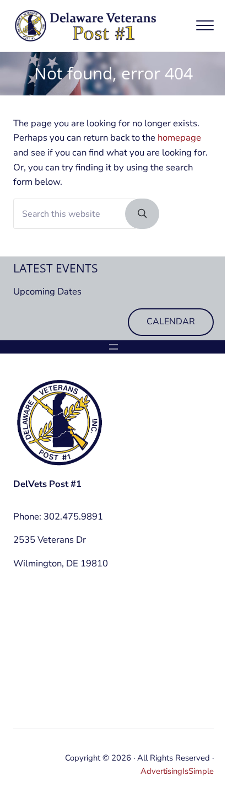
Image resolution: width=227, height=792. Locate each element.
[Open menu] (113, 347)
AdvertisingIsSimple (177, 771)
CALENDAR (171, 321)
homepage (179, 137)
